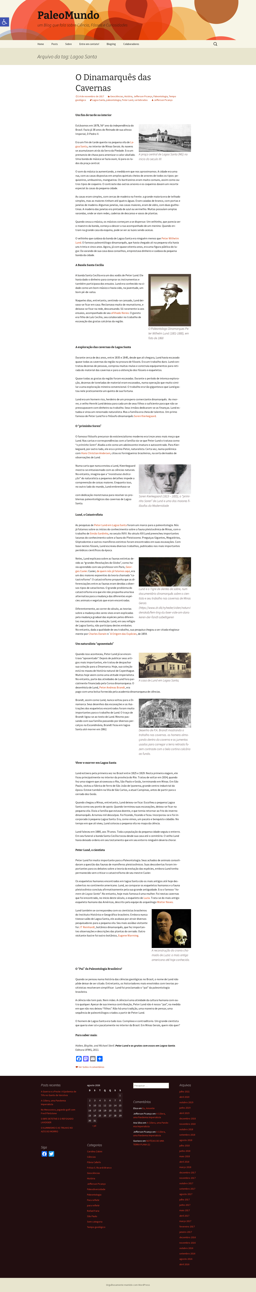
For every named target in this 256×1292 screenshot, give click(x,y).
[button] (4, 21)
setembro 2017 (187, 1188)
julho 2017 (184, 1199)
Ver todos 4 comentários (91, 1067)
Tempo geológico (96, 1227)
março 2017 (185, 1221)
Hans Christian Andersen (95, 453)
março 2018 (185, 1167)
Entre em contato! (89, 44)
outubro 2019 (186, 1102)
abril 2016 (184, 1264)
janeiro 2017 (185, 1231)
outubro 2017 (186, 1183)
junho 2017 (184, 1204)
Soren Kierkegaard (145, 416)
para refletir (93, 1205)
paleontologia (113, 100)
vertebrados (141, 100)
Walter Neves (165, 902)
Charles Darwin (98, 633)
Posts (54, 44)
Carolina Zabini (94, 1151)
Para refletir (93, 1200)
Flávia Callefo (94, 1162)
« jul (94, 1125)
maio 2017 (184, 1210)
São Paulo (92, 1216)
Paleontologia (160, 96)
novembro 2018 (187, 1123)
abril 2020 (184, 1096)
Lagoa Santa (98, 100)
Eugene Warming (128, 935)
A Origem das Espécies (123, 633)
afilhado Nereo (120, 313)
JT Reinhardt (87, 927)
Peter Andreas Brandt (112, 687)
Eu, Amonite (148, 1108)
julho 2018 (184, 1145)
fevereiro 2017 (187, 1226)
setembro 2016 (187, 1253)
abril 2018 (184, 1161)
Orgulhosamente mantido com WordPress (128, 1284)
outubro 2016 (186, 1248)
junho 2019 (184, 1107)
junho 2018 (184, 1150)
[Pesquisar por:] (216, 44)
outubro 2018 (186, 1129)
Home (40, 44)
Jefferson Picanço (143, 96)
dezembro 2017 (187, 1172)
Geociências (116, 96)
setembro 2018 (187, 1134)
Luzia (146, 898)
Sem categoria (94, 1221)
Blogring (111, 44)
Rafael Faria (93, 1210)
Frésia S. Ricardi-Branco (99, 1167)
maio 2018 (184, 1156)
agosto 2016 (185, 1258)
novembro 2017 (187, 1177)
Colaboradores (131, 44)
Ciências (91, 1156)
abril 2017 (184, 1215)
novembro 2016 (187, 1242)
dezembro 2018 (187, 1118)
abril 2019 (184, 1113)
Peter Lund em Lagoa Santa (110, 525)
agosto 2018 (185, 1140)
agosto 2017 (185, 1194)
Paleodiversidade (96, 1189)
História (128, 96)
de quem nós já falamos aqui (113, 571)
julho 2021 (184, 1091)
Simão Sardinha (99, 533)
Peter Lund (127, 100)
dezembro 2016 (187, 1237)
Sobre (68, 44)
